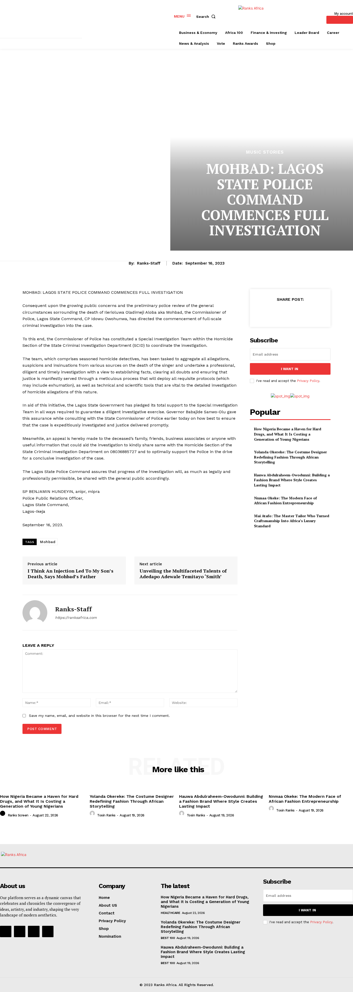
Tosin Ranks (106, 815)
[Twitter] (278, 312)
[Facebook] (266, 312)
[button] (207, 16)
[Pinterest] (290, 312)
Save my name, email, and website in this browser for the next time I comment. (99, 715)
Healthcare (170, 913)
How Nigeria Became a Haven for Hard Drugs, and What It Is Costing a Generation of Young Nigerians (287, 433)
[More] (314, 312)
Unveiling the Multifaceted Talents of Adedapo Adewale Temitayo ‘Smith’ (183, 573)
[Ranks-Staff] (34, 612)
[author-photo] (3, 815)
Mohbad (47, 542)
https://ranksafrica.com (76, 617)
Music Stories (265, 152)
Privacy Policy (308, 381)
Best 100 (168, 938)
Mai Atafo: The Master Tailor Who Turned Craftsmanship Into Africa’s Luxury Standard (291, 520)
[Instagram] (19, 931)
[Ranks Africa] (264, 15)
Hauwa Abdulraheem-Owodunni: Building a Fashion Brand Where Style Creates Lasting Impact (292, 479)
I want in (289, 369)
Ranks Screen (18, 815)
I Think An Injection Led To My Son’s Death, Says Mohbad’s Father (70, 573)
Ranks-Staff (148, 263)
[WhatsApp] (302, 312)
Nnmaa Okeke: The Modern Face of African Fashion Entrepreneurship (285, 500)
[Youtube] (47, 931)
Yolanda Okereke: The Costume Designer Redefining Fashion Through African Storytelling (290, 456)
